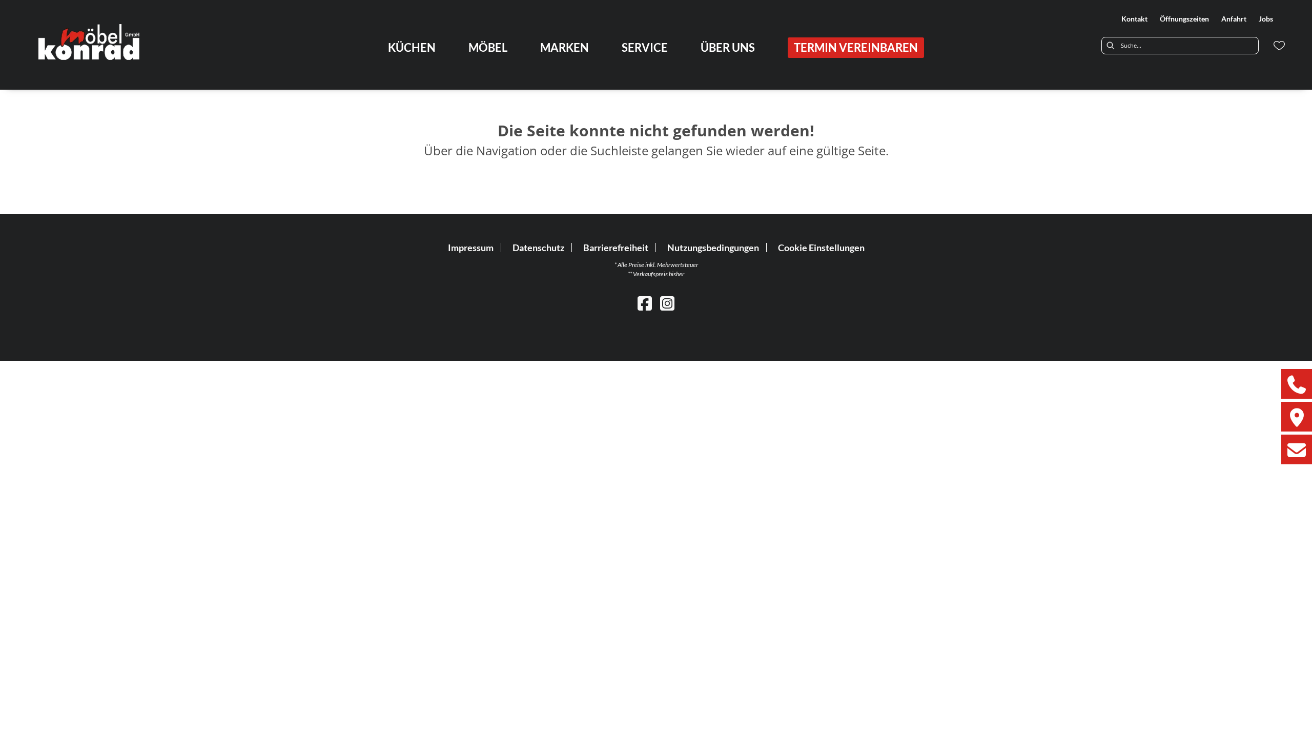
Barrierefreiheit (615, 247)
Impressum (471, 247)
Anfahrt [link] (1233, 18)
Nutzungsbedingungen (713, 247)
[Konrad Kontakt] (1296, 449)
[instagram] (667, 303)
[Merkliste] (1279, 45)
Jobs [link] (1266, 18)
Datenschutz (538, 247)
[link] (412, 47)
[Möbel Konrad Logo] (90, 41)
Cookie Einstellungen (821, 247)
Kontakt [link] (1134, 18)
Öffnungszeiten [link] (1184, 18)
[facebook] (645, 303)
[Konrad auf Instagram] (1296, 417)
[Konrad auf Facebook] (1296, 384)
